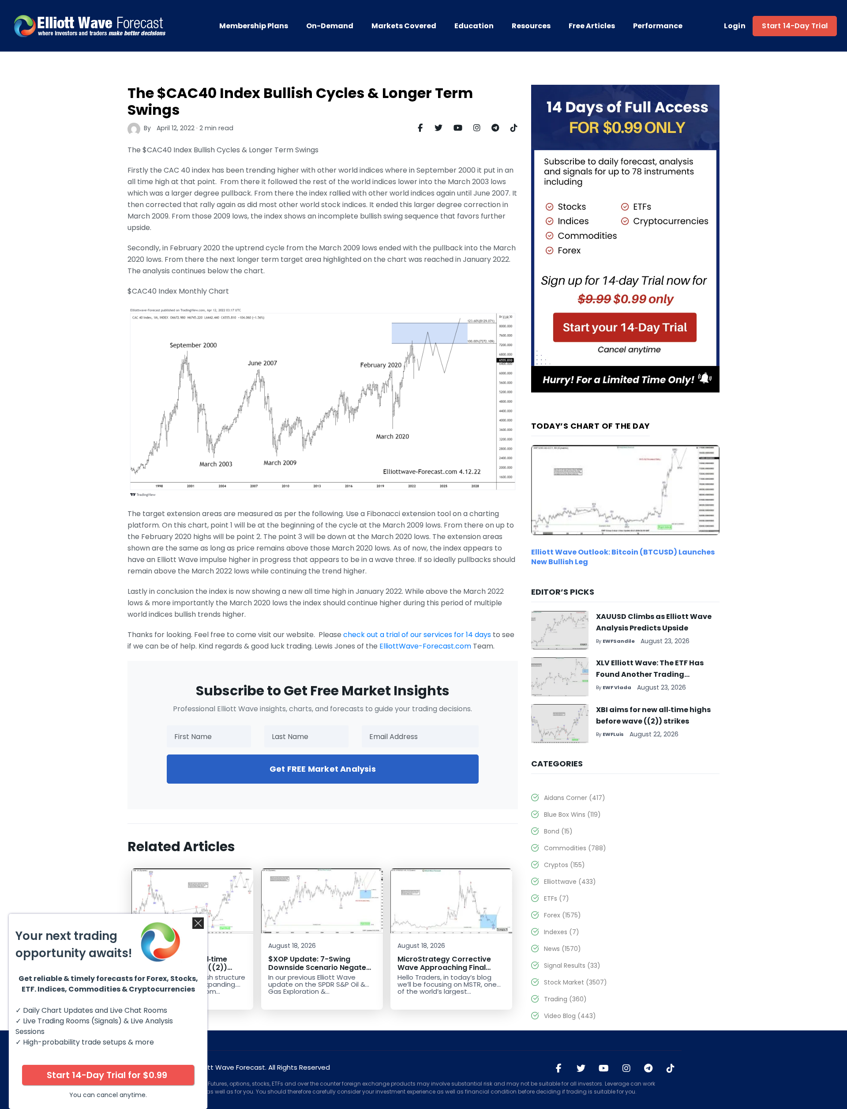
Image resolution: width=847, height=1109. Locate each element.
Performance (657, 26)
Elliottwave (570, 881)
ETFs (556, 898)
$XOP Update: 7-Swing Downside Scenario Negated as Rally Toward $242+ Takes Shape (321, 971)
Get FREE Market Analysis (323, 768)
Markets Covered (403, 26)
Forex (562, 915)
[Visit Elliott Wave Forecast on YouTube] (604, 1068)
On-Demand (329, 26)
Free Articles (592, 26)
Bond (558, 831)
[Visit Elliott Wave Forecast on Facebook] (559, 1068)
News (562, 948)
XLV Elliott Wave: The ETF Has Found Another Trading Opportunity (650, 674)
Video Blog (570, 1015)
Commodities (575, 848)
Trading (565, 999)
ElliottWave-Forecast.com (425, 646)
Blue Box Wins (572, 814)
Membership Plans (253, 26)
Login (735, 26)
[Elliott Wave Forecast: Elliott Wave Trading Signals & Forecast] (90, 26)
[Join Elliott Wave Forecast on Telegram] (648, 1068)
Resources (531, 26)
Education (474, 26)
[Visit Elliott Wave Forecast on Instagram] (626, 1068)
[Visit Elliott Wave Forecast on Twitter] (581, 1068)
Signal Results (572, 965)
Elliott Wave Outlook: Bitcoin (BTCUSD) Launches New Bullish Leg (623, 557)
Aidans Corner (574, 797)
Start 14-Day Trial (795, 26)
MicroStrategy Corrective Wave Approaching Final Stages (444, 967)
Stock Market (575, 982)
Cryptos (564, 864)
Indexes (561, 932)
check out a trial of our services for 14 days (417, 635)
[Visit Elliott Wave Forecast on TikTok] (670, 1068)
